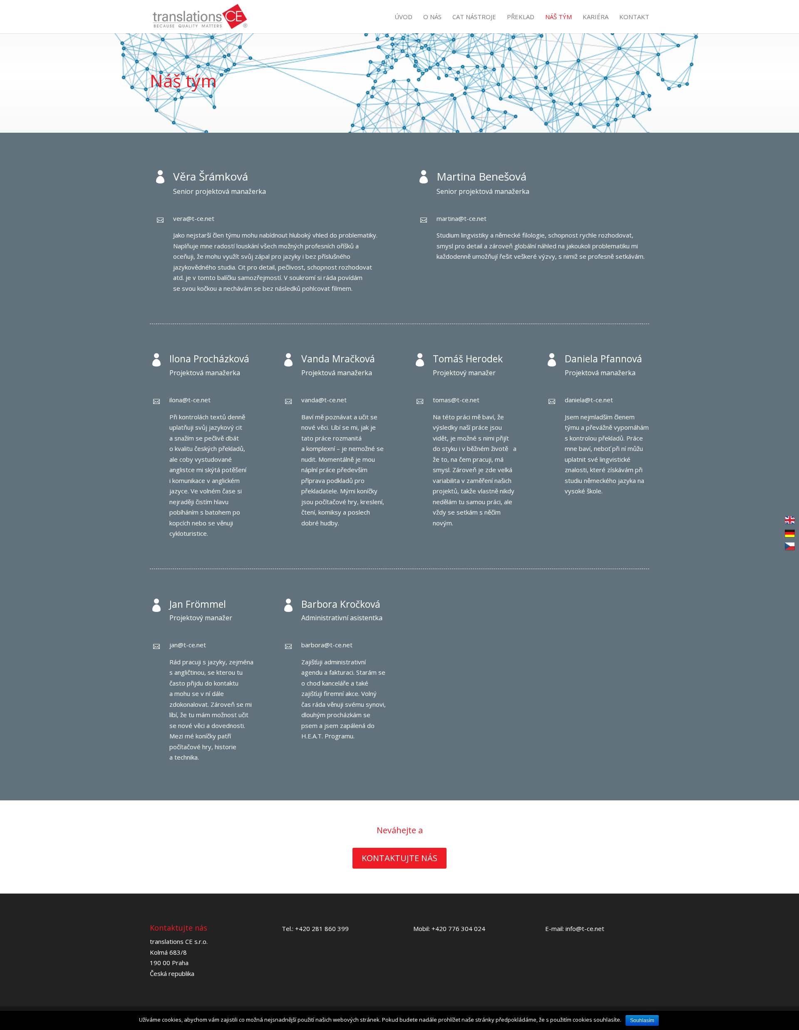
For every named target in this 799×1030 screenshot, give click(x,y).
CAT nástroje (474, 17)
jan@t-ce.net (187, 645)
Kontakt (634, 17)
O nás (432, 17)
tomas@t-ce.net (456, 400)
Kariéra (595, 17)
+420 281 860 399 (322, 928)
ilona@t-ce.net (190, 400)
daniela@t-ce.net (589, 400)
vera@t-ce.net (193, 218)
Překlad (520, 17)
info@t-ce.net (585, 928)
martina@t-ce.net (461, 218)
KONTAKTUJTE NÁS (399, 858)
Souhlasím (642, 1020)
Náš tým (558, 17)
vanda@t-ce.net (324, 400)
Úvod (403, 17)
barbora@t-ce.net (326, 645)
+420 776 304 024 (458, 928)
